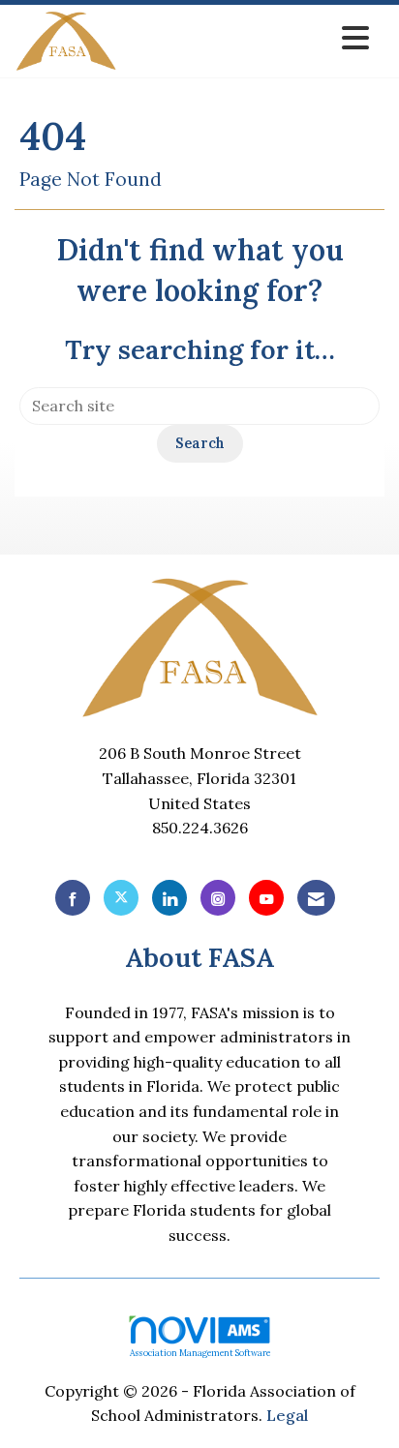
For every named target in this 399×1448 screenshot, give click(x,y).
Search (200, 443)
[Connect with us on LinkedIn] (169, 898)
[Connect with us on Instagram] (217, 898)
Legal (287, 1415)
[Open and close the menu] (248, 38)
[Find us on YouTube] (266, 898)
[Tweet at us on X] (121, 898)
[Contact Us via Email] (316, 898)
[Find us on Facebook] (72, 898)
